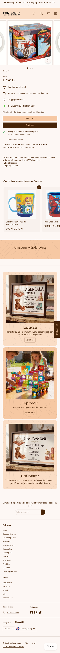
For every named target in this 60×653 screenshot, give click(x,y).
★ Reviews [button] (57, 329)
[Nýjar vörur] (30, 375)
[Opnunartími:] (30, 447)
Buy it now (30, 125)
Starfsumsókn (8, 598)
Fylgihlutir (6, 564)
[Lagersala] (30, 299)
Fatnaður (6, 556)
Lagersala (6, 568)
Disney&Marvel (8, 545)
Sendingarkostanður (21, 112)
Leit (4, 594)
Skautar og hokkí (9, 538)
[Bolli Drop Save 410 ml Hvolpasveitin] (22, 209)
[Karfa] (48, 13)
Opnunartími (7, 583)
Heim (5, 530)
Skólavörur (7, 560)
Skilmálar (6, 590)
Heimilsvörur (7, 549)
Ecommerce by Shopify (13, 646)
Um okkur (6, 586)
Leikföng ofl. (7, 553)
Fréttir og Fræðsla (10, 572)
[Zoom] (48, 60)
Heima (5, 71)
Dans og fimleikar (9, 534)
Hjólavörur (7, 541)
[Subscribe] (43, 512)
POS (26, 643)
